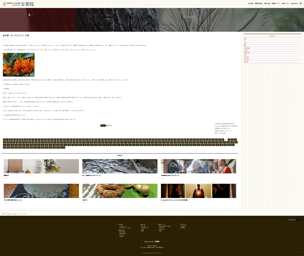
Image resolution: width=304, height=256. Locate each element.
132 (205, 142)
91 (55, 142)
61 (194, 139)
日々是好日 (183, 226)
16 (51, 139)
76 (7, 142)
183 (164, 145)
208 (27, 147)
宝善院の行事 (162, 229)
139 (232, 142)
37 (118, 139)
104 (99, 142)
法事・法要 (143, 226)
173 (126, 145)
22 (70, 139)
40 (127, 139)
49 (156, 139)
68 (216, 139)
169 (111, 145)
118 (152, 142)
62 (197, 139)
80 (20, 142)
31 (99, 139)
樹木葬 (246, 62)
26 (83, 139)
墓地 (245, 46)
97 (74, 142)
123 (171, 142)
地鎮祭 (142, 230)
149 (35, 145)
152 (47, 145)
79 (17, 142)
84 (33, 142)
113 (133, 142)
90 (52, 142)
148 (31, 145)
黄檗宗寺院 (247, 52)
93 (61, 142)
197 (217, 145)
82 (26, 142)
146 (24, 145)
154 (54, 145)
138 (228, 142)
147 (27, 145)
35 (112, 139)
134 (213, 142)
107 (110, 142)
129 (194, 142)
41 (131, 139)
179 (149, 145)
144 (16, 145)
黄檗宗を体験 (121, 230)
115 (141, 142)
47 (150, 139)
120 (160, 142)
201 (233, 145)
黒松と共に (107, 125)
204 (12, 147)
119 (156, 142)
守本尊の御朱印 (122, 233)
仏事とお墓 (142, 224)
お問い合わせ (294, 3)
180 (153, 145)
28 (89, 139)
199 (225, 145)
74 (235, 139)
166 (100, 145)
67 (213, 139)
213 (47, 147)
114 (137, 142)
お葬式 (142, 229)
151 (43, 145)
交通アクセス (285, 3)
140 (236, 142)
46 (146, 139)
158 (69, 145)
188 (183, 145)
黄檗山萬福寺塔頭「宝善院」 (165, 226)
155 (58, 145)
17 (55, 139)
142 (9, 145)
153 (50, 145)
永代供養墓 (224, 123)
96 (71, 142)
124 (175, 142)
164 (92, 145)
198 (221, 145)
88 (45, 142)
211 (39, 147)
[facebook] (300, 3)
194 (206, 145)
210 (35, 147)
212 (43, 147)
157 (65, 145)
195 (210, 145)
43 (137, 139)
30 (96, 139)
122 (167, 142)
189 (187, 145)
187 (179, 145)
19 (61, 139)
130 (198, 142)
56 (178, 139)
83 (29, 142)
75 (4, 142)
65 (207, 139)
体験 (245, 43)
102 (91, 142)
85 (36, 142)
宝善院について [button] (276, 3)
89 (48, 142)
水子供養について (123, 226)
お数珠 (246, 50)
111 (126, 142)
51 (162, 139)
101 (88, 142)
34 (108, 139)
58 (184, 139)
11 (36, 139)
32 (102, 139)
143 (12, 145)
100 (84, 142)
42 (134, 139)
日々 (245, 41)
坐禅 (245, 39)
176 (138, 145)
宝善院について (161, 224)
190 (191, 145)
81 (23, 142)
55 (175, 139)
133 (209, 142)
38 (121, 139)
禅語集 (160, 230)
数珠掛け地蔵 (122, 231)
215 (54, 147)
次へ (62, 147)
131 (202, 142)
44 (140, 139)
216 (58, 147)
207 (24, 147)
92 (58, 142)
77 (10, 142)
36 (115, 139)
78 (14, 142)
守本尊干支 (161, 227)
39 (124, 139)
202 (5, 147)
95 (67, 142)
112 (129, 142)
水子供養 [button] (250, 3)
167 (103, 145)
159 (73, 145)
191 (195, 145)
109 (118, 142)
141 (5, 145)
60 (191, 139)
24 (77, 139)
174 (130, 145)
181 (157, 145)
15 (48, 139)
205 (16, 147)
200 (229, 145)
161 (81, 145)
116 (145, 142)
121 (164, 142)
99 (80, 142)
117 (148, 142)
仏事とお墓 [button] (267, 3)
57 (181, 139)
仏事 (245, 55)
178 (145, 145)
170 (115, 145)
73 (232, 139)
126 (183, 142)
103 (95, 142)
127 (186, 142)
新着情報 (183, 227)
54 (172, 139)
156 (62, 145)
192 (199, 145)
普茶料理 (121, 236)
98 (77, 142)
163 (88, 145)
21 (67, 139)
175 (134, 145)
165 (96, 145)
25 (80, 139)
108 (114, 142)
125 (179, 142)
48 (153, 139)
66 (210, 139)
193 (202, 145)
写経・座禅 (121, 235)
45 (143, 139)
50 (159, 139)
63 (200, 139)
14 (45, 139)
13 (42, 139)
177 (141, 145)
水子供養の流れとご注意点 (125, 227)
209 (31, 147)
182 (161, 145)
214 (50, 147)
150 (39, 145)
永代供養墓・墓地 (145, 227)
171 (119, 145)
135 (217, 142)
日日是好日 (8, 214)
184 (168, 145)
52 (165, 139)
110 (122, 142)
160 (77, 145)
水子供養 (217, 123)
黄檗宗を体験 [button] (258, 3)
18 (58, 139)
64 (203, 139)
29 (93, 139)
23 (74, 139)
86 (39, 142)
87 (42, 142)
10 (32, 139)
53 (169, 139)
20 (64, 139)
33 (105, 139)
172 (123, 145)
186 (176, 145)
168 (107, 145)
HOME (3, 214)
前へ (6, 139)
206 (20, 147)
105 (103, 142)
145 (20, 145)
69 (219, 139)
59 (188, 139)
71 (226, 139)
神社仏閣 (246, 59)
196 (214, 145)
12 (39, 139)
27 (86, 139)
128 (190, 142)
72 (229, 139)
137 (224, 142)
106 (107, 142)
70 (222, 139)
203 (9, 147)
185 (172, 145)
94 (64, 142)
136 (221, 142)
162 (85, 145)
